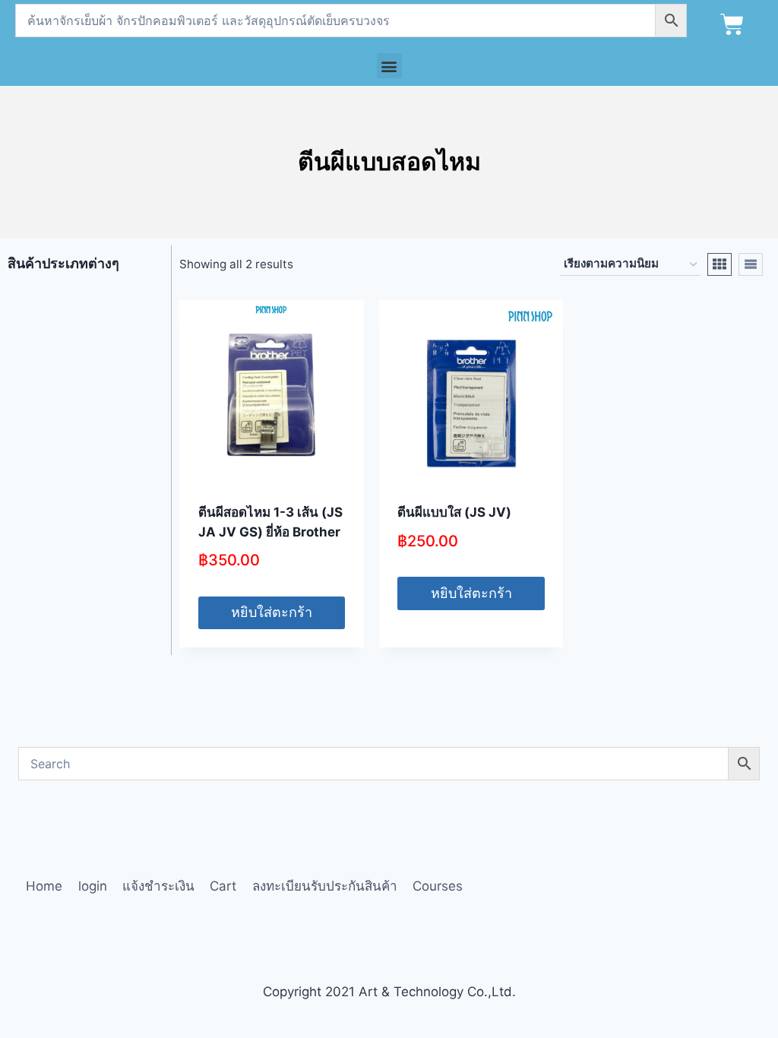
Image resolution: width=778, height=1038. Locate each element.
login (92, 886)
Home (44, 886)
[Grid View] (719, 264)
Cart (223, 886)
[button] (389, 65)
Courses (438, 886)
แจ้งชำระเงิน (158, 886)
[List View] (750, 264)
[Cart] (732, 25)
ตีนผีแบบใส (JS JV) (454, 512)
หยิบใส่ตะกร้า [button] (271, 612)
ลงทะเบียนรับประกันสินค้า (324, 886)
